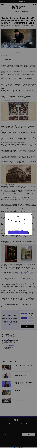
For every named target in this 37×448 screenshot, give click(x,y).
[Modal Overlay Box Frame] (18, 224)
